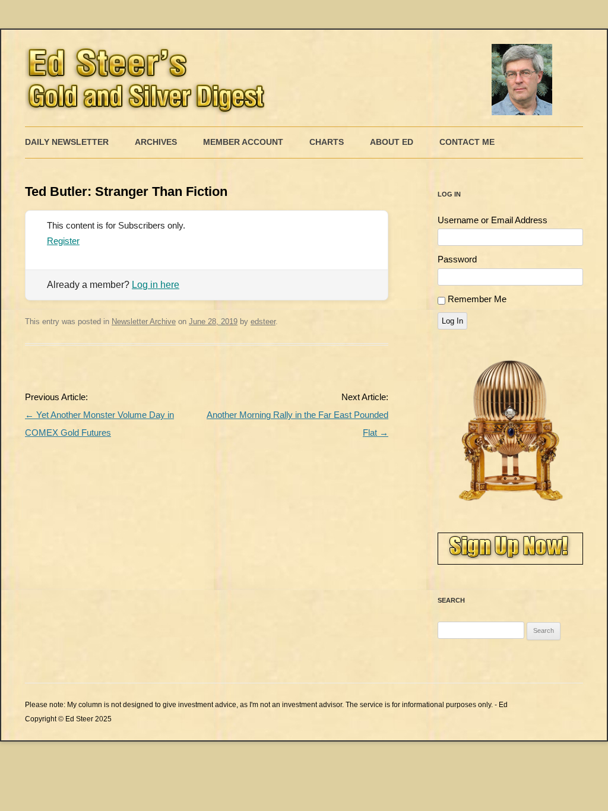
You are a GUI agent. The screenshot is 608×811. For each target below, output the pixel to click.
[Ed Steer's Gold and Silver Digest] (292, 78)
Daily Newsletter (67, 142)
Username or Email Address (492, 220)
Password (457, 259)
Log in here (155, 285)
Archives (156, 142)
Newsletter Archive (144, 321)
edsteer (263, 321)
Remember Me (477, 299)
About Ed (391, 142)
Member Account (243, 142)
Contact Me (467, 142)
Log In (452, 320)
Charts (326, 142)
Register (63, 241)
